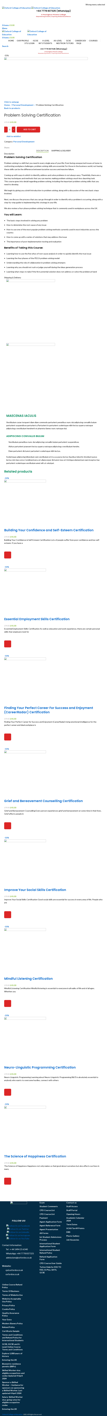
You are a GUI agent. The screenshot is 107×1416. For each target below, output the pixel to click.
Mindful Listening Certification (28, 979)
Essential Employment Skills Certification (37, 619)
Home (7, 105)
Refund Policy (8, 1327)
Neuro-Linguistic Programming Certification (40, 1067)
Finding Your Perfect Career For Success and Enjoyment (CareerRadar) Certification (48, 710)
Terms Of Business (10, 1291)
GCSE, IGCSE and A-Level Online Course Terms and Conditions (12, 1347)
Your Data (7, 1319)
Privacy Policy (8, 1305)
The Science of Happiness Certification (35, 1156)
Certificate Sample (10, 1331)
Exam (42, 1202)
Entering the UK (9, 1360)
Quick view (7, 561)
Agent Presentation (49, 1229)
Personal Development (23, 105)
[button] (7, 555)
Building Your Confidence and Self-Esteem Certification (48, 530)
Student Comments (49, 1206)
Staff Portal (71, 1210)
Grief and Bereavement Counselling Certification (43, 801)
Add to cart (29, 129)
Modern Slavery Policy (12, 1323)
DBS (68, 1232)
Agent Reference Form (50, 1225)
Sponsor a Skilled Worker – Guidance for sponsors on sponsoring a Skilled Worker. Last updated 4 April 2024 (13, 1387)
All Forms (44, 1233)
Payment (44, 1218)
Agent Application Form (51, 1222)
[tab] (42, 151)
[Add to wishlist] (7, 548)
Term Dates (71, 1224)
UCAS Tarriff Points (75, 1228)
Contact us (71, 1202)
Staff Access (72, 1206)
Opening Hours (73, 1214)
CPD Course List (47, 1210)
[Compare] (7, 524)
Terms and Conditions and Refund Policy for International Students (13, 1337)
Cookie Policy (8, 1309)
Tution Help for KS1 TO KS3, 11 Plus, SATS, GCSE (50, 1270)
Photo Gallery (72, 1236)
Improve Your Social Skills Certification (35, 890)
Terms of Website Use (12, 1295)
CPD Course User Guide (51, 1263)
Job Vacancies (72, 1240)
